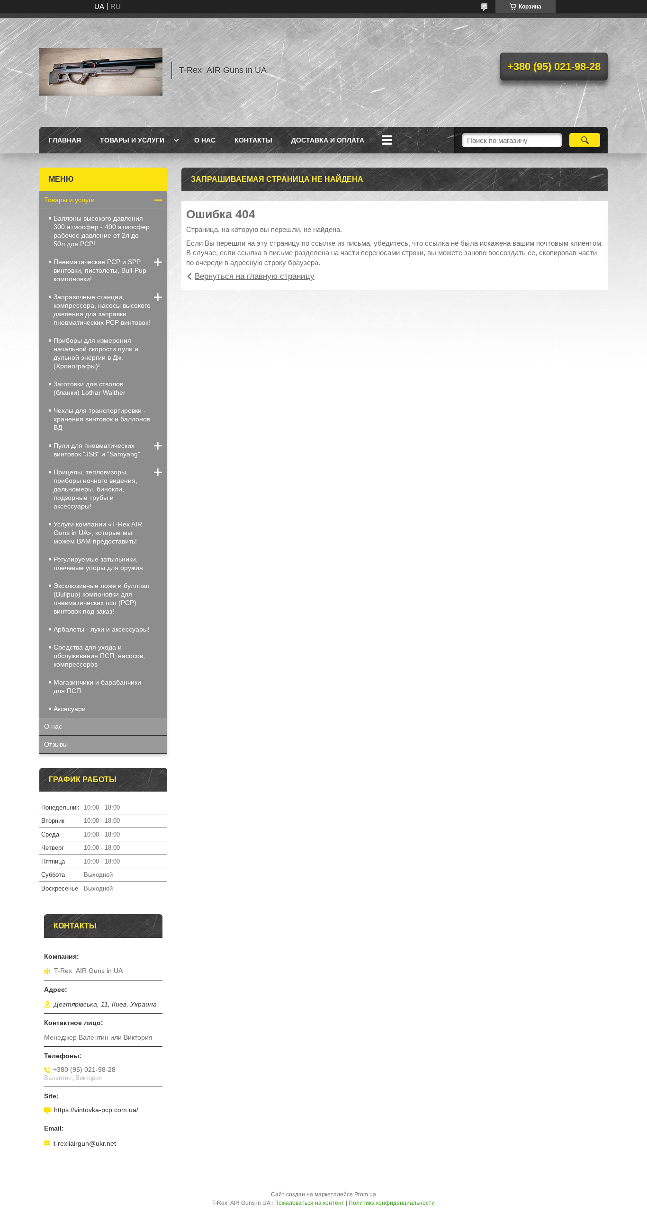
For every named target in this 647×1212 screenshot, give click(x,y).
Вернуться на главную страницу (255, 276)
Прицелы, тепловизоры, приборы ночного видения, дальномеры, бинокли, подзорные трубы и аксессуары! (95, 489)
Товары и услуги (132, 140)
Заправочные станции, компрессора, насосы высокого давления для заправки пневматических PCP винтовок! (102, 309)
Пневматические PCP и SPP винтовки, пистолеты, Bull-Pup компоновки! (100, 270)
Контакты (253, 140)
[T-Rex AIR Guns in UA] (100, 70)
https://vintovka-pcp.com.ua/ (96, 1110)
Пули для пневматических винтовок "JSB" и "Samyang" (97, 450)
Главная (65, 140)
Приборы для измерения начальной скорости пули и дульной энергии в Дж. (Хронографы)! (96, 353)
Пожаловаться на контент (309, 1203)
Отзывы (56, 744)
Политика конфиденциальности (392, 1203)
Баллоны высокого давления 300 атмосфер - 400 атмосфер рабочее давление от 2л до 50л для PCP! (102, 231)
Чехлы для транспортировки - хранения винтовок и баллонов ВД (102, 419)
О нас (205, 140)
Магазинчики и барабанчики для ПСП (97, 686)
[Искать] (584, 140)
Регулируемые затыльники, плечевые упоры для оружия (98, 563)
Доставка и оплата (327, 140)
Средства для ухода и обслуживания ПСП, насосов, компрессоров (99, 655)
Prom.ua (365, 1194)
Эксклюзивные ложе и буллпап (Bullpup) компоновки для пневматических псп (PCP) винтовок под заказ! (102, 598)
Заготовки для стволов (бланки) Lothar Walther (90, 388)
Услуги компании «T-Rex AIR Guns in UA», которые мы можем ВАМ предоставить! (98, 532)
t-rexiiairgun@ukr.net (85, 1143)
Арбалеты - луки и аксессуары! (102, 629)
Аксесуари (70, 709)
